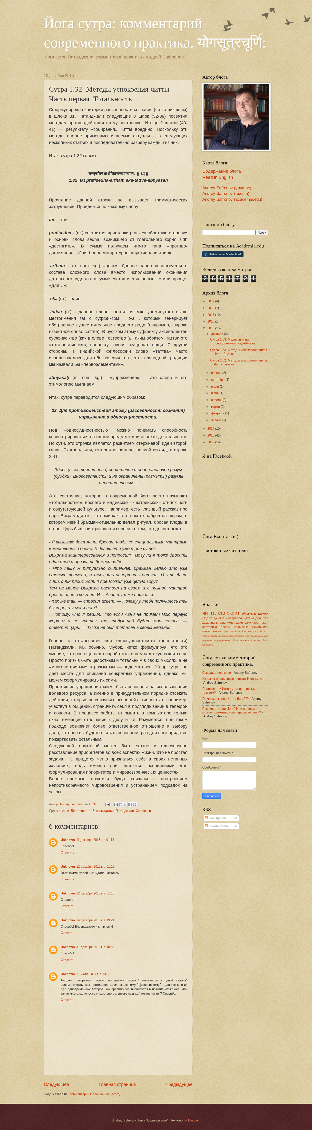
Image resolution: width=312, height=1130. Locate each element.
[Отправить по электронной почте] (116, 804)
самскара (251, 622)
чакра (264, 622)
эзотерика (209, 627)
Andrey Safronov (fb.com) (225, 193)
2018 (211, 308)
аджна (263, 613)
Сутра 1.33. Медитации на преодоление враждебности (232, 341)
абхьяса (249, 613)
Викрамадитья (103, 811)
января (216, 420)
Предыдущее (179, 1084)
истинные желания (246, 631)
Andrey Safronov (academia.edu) (232, 199)
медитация (235, 622)
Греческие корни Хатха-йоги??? (225, 699)
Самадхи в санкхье (216, 672)
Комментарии (218, 826)
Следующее (56, 1084)
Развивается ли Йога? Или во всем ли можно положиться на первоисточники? (231, 710)
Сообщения (217, 818)
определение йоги (226, 640)
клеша (220, 622)
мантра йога (252, 636)
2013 (211, 435)
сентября (218, 379)
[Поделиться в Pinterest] (134, 804)
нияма (217, 631)
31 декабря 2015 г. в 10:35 (95, 947)
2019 (211, 301)
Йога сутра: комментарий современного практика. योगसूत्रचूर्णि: (155, 32)
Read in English (217, 177)
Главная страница (117, 1084)
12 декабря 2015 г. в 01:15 (95, 893)
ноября (216, 373)
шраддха (207, 644)
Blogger (193, 1120)
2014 (211, 428)
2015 (211, 328)
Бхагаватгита (80, 811)
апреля (217, 400)
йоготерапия (236, 636)
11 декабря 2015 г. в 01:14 (95, 840)
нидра (207, 618)
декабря (217, 334)
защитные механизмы (251, 627)
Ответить (67, 852)
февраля (218, 413)
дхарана (208, 622)
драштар (261, 618)
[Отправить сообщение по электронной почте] (107, 804)
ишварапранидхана (240, 618)
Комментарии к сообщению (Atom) (94, 1094)
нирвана (207, 640)
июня (215, 393)
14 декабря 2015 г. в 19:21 (95, 920)
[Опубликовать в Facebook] (129, 804)
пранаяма (246, 640)
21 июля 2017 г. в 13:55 (93, 974)
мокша (264, 636)
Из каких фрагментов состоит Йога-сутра (232, 679)
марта (216, 406)
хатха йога (261, 640)
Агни (65, 811)
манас (206, 631)
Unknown (68, 840)
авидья (226, 627)
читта (209, 613)
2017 (211, 315)
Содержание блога (221, 171)
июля (215, 386)
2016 (211, 321)
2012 (211, 442)
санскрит (229, 613)
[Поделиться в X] (125, 804)
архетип (228, 631)
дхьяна (219, 618)
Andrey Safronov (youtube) (226, 188)
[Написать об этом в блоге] (120, 804)
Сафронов (143, 811)
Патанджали (125, 811)
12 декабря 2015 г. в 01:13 (95, 866)
